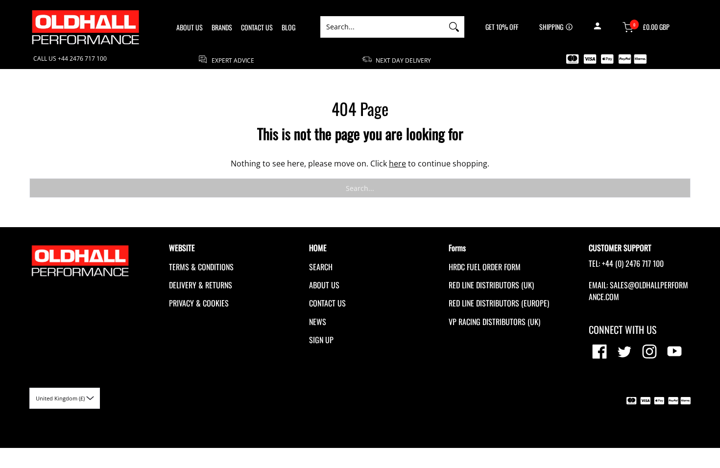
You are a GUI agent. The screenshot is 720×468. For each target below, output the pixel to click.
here (397, 163)
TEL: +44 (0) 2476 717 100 (626, 263)
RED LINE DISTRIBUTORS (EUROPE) (499, 303)
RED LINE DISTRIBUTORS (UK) (491, 285)
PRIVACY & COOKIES (199, 303)
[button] (597, 27)
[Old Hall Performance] (85, 27)
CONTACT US (327, 303)
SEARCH (321, 267)
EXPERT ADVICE (232, 60)
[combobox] (382, 27)
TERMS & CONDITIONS (201, 267)
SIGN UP (321, 340)
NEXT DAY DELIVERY (402, 60)
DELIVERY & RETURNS (200, 285)
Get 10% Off (501, 27)
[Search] (454, 27)
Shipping (551, 27)
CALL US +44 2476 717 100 (70, 58)
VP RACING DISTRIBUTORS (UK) (494, 322)
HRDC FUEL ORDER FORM (485, 267)
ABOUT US (324, 285)
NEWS (317, 322)
